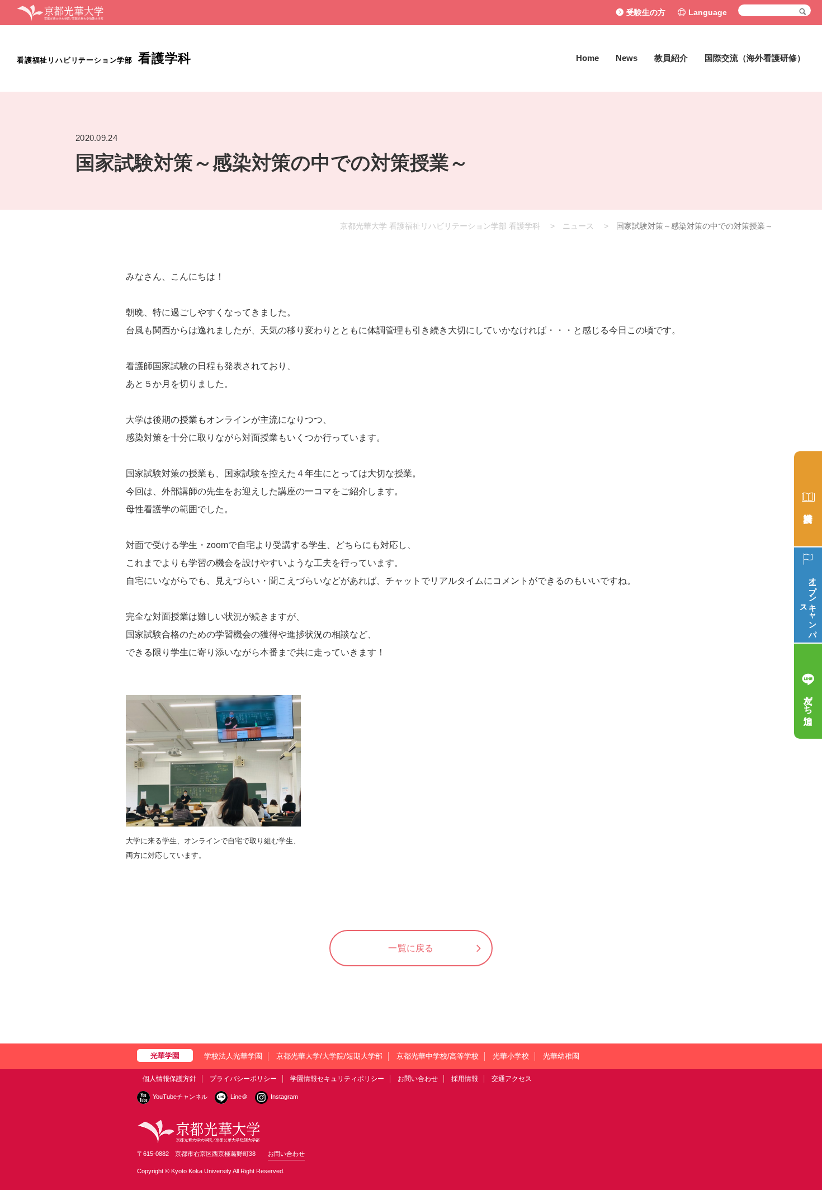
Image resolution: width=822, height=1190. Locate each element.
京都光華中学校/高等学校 (437, 1056)
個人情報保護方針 (169, 1079)
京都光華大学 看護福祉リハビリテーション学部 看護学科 (440, 225)
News (626, 58)
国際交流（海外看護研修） (755, 58)
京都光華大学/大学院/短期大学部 (329, 1056)
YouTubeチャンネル (180, 1096)
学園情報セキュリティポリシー (337, 1079)
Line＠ (239, 1096)
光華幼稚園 (561, 1056)
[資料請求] (808, 498)
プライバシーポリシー (243, 1079)
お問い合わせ (418, 1079)
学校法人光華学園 (233, 1056)
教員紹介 (671, 58)
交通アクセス (512, 1079)
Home (587, 58)
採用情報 (464, 1079)
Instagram (284, 1096)
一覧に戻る (411, 948)
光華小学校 (511, 1056)
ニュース (578, 225)
